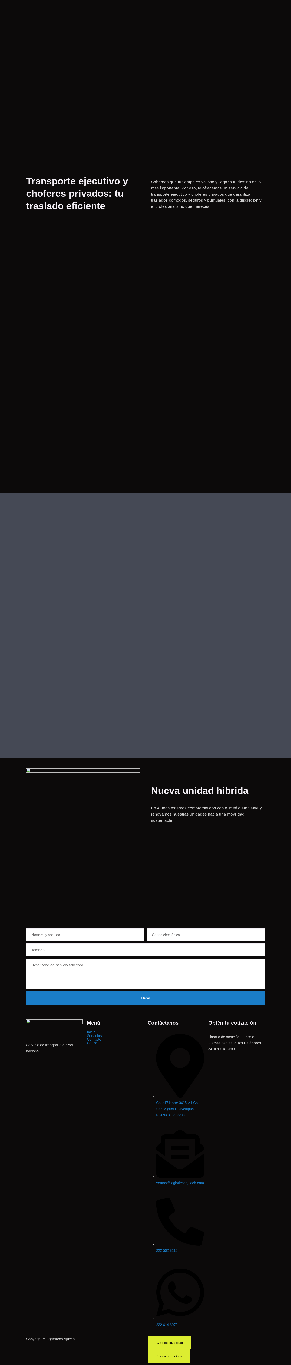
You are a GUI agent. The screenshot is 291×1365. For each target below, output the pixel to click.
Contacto (94, 1039)
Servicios (94, 1036)
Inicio (91, 1032)
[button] (115, 1036)
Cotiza (92, 1043)
